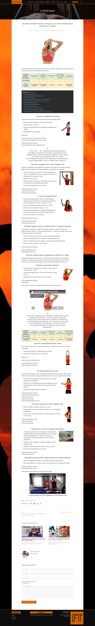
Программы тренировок (39, 1)
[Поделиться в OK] (40, 503)
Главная (13, 615)
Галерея (65, 1)
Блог (61, 1)
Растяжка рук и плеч (66, 512)
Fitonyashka (16, 2)
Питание (57, 1)
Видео (53, 542)
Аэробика (50, 542)
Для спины (27, 543)
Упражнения (47, 1)
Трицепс (31, 500)
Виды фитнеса (30, 1)
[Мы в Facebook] (75, 2)
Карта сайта (14, 617)
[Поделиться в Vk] (37, 503)
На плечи (53, 30)
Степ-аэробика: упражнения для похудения (58, 539)
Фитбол (23, 543)
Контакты (14, 618)
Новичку (53, 1)
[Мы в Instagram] (73, 2)
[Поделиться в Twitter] (31, 503)
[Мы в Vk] (77, 2)
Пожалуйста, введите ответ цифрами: (29, 581)
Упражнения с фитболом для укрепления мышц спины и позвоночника (33, 540)
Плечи (34, 500)
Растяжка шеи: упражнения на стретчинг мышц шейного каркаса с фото (33, 514)
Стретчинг (48, 30)
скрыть (31, 92)
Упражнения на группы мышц (60, 542)
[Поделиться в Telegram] (34, 503)
